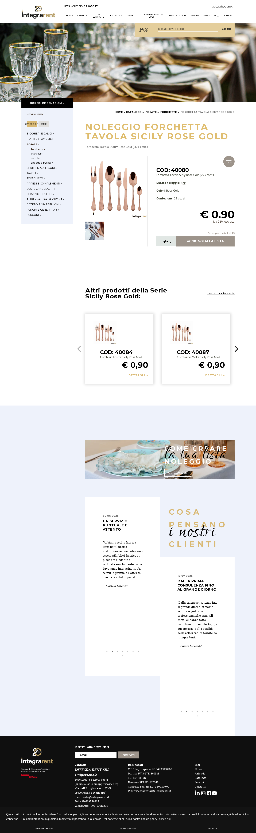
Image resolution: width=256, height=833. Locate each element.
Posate (151, 112)
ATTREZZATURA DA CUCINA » (45, 199)
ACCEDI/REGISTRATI (223, 7)
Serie (130, 15)
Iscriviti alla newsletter (92, 747)
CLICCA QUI (177, 473)
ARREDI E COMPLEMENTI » (44, 183)
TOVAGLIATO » (36, 178)
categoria (32, 124)
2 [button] (112, 651)
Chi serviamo (98, 15)
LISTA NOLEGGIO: (81, 6)
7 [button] (138, 651)
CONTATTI (229, 15)
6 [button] (133, 651)
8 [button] (122, 656)
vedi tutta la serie (221, 293)
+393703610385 (98, 805)
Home (198, 769)
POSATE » (33, 144)
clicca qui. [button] (165, 818)
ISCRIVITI (128, 755)
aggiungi (205, 241)
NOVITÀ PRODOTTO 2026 (151, 15)
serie (44, 124)
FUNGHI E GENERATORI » (43, 209)
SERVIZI (195, 15)
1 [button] (107, 651)
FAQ (216, 15)
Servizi (199, 782)
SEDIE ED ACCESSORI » (42, 168)
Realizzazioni (177, 15)
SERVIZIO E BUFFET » (40, 194)
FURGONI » (34, 215)
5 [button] (128, 651)
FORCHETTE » (38, 149)
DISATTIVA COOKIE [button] (44, 828)
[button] (236, 349)
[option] (123, 557)
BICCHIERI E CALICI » (40, 133)
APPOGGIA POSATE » (42, 162)
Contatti (200, 786)
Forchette (168, 112)
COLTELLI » (36, 158)
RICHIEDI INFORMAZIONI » (46, 103)
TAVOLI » (32, 173)
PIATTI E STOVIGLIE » (40, 138)
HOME (69, 15)
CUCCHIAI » (37, 153)
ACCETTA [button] (212, 828)
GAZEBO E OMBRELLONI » (44, 204)
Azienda (82, 15)
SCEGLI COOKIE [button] (128, 828)
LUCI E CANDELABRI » (41, 188)
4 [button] (122, 651)
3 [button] (117, 651)
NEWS (206, 15)
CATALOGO (134, 112)
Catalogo (116, 15)
